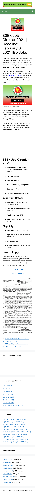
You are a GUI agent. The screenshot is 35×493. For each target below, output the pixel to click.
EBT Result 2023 (8, 394)
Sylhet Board (7, 482)
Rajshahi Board (8, 479)
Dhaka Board (7, 462)
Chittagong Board (9, 465)
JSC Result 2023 (8, 397)
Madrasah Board (8, 477)
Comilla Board (7, 468)
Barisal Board (7, 459)
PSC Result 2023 (8, 391)
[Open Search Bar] (32, 11)
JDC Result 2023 (8, 400)
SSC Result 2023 (8, 386)
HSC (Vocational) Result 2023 (13, 406)
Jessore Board (7, 474)
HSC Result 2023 (8, 388)
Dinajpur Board (8, 471)
